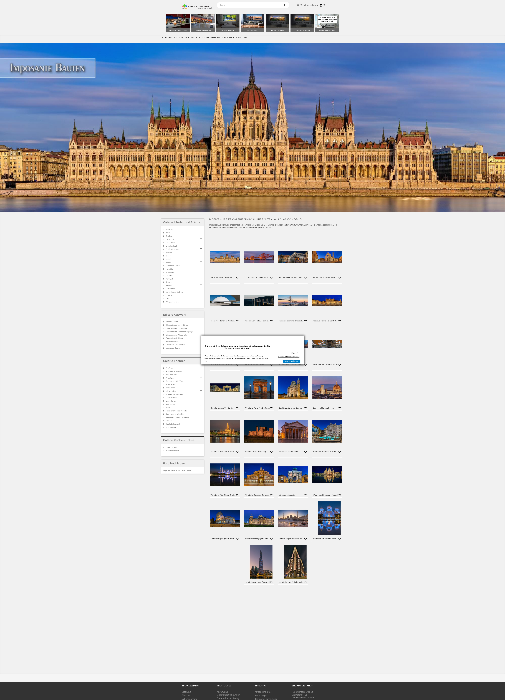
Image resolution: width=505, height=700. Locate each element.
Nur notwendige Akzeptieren (288, 357)
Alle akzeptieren (291, 361)
